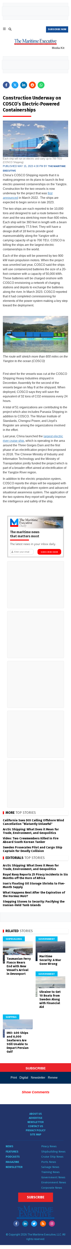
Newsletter (38, 1077)
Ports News (48, 1162)
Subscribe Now (49, 552)
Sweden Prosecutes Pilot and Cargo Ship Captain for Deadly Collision (32, 849)
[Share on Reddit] (32, 85)
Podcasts (13, 1156)
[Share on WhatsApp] (41, 85)
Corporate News (51, 1187)
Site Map (35, 1134)
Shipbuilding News (53, 1151)
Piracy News (49, 1146)
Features (12, 1151)
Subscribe (35, 1197)
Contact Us (35, 1126)
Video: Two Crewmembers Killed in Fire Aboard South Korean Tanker (31, 840)
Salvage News (50, 1167)
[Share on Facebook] (6, 85)
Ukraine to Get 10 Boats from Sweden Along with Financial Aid (50, 999)
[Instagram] (52, 1224)
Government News (53, 1177)
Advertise (35, 1118)
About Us (35, 1113)
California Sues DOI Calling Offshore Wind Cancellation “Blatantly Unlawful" (33, 822)
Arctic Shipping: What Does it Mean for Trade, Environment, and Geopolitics (31, 831)
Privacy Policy (35, 1130)
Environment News (53, 1182)
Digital (24, 1077)
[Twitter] (34, 1224)
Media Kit (58, 47)
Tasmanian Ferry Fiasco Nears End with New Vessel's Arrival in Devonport (19, 966)
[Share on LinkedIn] (23, 85)
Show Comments (35, 1092)
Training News (50, 1172)
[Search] (10, 29)
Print (14, 1077)
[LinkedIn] (25, 1224)
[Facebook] (16, 1224)
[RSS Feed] (43, 1224)
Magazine (12, 1162)
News (9, 1146)
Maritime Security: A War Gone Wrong (50, 960)
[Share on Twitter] (15, 85)
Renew (53, 1077)
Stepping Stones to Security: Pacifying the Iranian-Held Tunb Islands (34, 903)
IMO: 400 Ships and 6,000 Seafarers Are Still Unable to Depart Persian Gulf (18, 1042)
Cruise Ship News (52, 1156)
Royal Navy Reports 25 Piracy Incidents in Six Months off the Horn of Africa (35, 876)
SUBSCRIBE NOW (57, 29)
